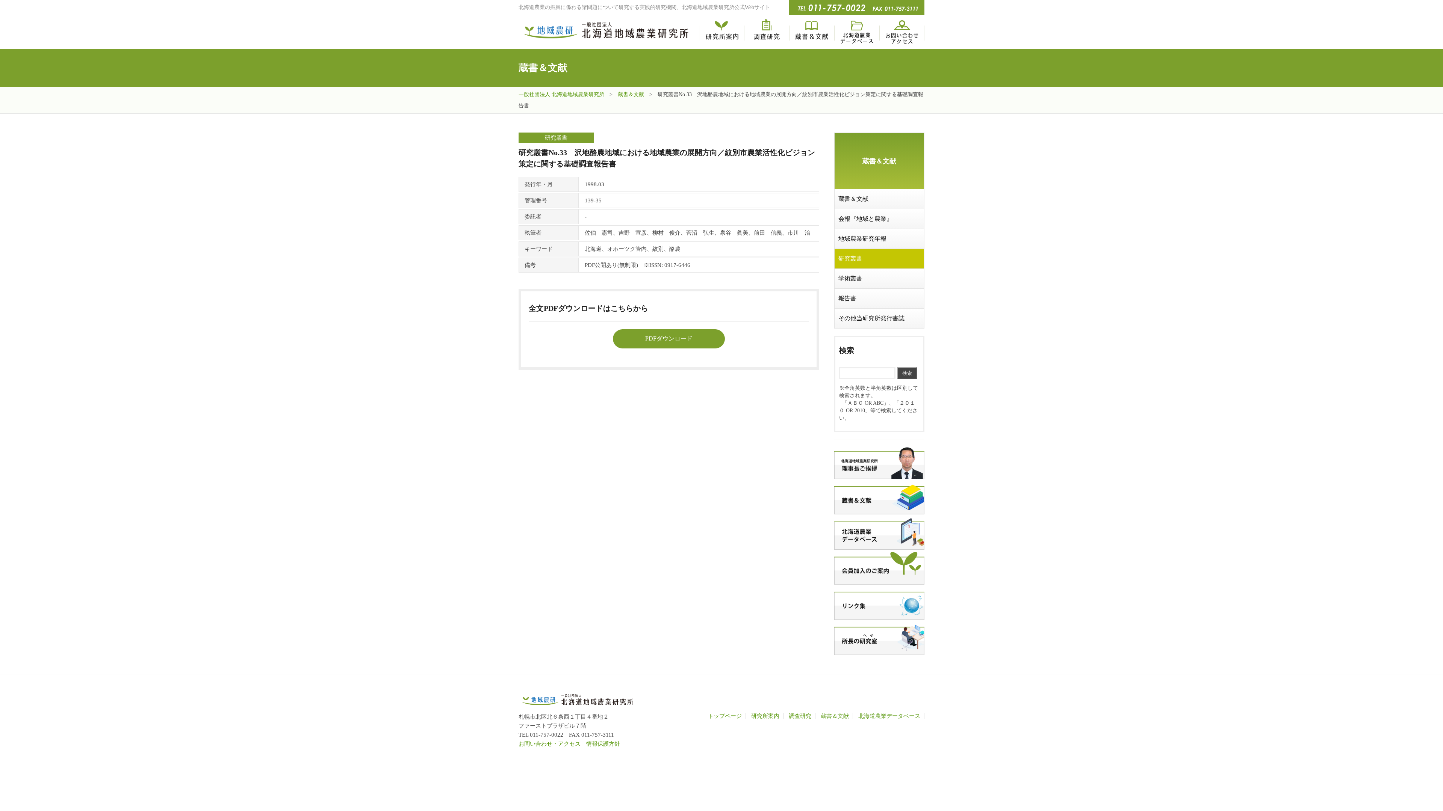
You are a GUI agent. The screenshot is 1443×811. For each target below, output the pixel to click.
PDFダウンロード (669, 338)
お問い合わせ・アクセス (901, 32)
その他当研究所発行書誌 (871, 318)
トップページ (725, 716)
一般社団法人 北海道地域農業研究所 (561, 94)
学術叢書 (850, 278)
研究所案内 (721, 32)
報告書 (847, 298)
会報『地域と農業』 (865, 219)
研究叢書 (850, 258)
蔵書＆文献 (811, 32)
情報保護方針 (603, 744)
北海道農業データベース (856, 32)
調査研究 (766, 32)
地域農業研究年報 (862, 238)
